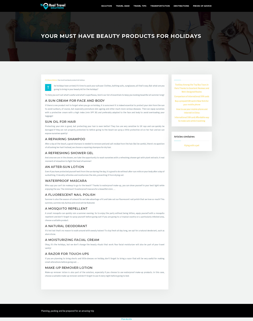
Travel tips (139, 6)
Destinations (181, 6)
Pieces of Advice (202, 6)
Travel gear (123, 6)
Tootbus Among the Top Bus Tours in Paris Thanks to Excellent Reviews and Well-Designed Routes (191, 88)
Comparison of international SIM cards (191, 96)
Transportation (160, 6)
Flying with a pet (191, 145)
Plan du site (126, 319)
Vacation (106, 6)
